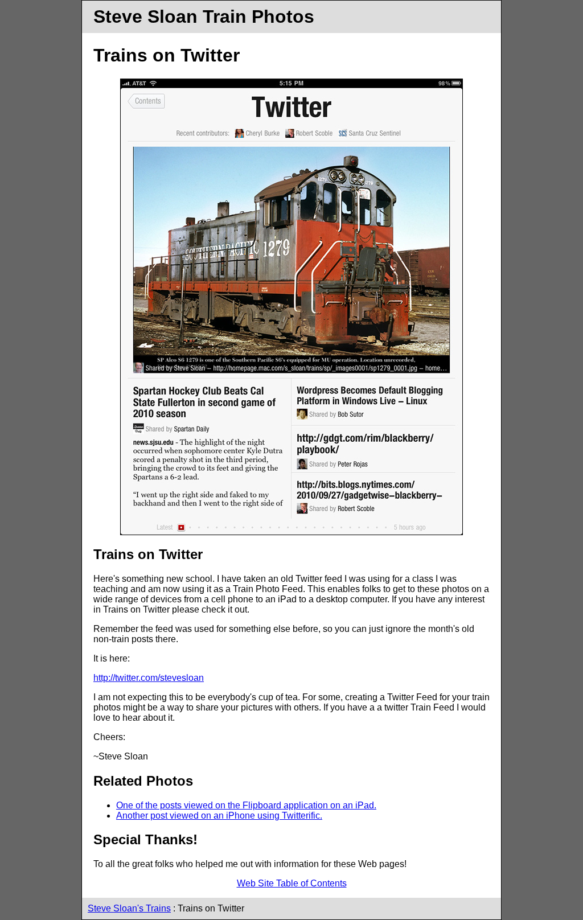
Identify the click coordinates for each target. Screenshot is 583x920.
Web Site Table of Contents (292, 883)
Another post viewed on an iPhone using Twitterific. (219, 815)
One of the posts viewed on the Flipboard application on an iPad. (246, 805)
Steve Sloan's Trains (129, 908)
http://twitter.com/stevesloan (148, 678)
